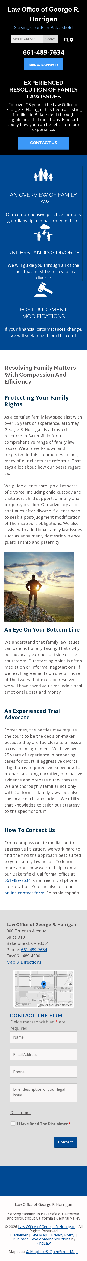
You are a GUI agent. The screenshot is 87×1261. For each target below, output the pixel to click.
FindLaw (43, 1243)
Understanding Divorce (43, 252)
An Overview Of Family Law (43, 198)
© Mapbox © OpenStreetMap (52, 1251)
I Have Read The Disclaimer (44, 1123)
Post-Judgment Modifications (44, 313)
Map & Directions (23, 962)
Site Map (39, 1235)
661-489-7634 (43, 52)
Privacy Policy (62, 1235)
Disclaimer (20, 1112)
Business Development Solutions (41, 1239)
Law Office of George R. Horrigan (46, 1226)
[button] (43, 64)
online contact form (24, 893)
